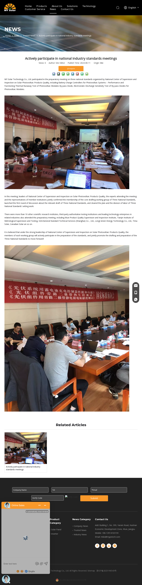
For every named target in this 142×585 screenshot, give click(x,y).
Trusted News (80, 530)
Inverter (54, 533)
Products (41, 6)
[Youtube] (109, 546)
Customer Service (35, 9)
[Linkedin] (103, 546)
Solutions (72, 6)
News (53, 9)
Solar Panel (56, 529)
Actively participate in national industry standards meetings (23, 468)
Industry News (80, 534)
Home (28, 6)
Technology (89, 6)
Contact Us (67, 9)
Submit (94, 498)
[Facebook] (97, 546)
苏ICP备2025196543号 (106, 570)
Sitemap (91, 570)
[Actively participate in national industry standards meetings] (26, 448)
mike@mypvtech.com (110, 537)
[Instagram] (114, 546)
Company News (81, 526)
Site (101, 63)
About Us (57, 6)
